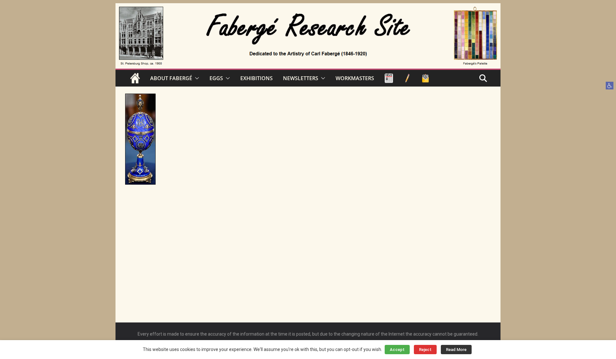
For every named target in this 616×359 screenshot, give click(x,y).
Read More (456, 349)
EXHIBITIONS (256, 78)
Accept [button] (397, 349)
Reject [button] (425, 349)
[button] (609, 85)
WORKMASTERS (355, 78)
